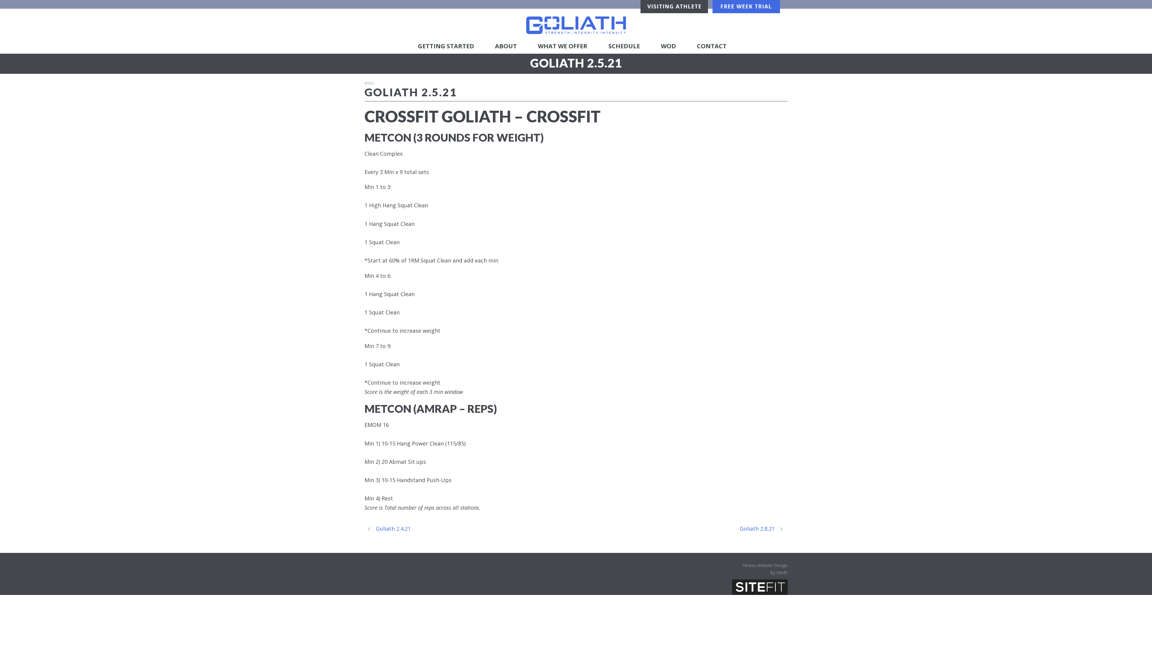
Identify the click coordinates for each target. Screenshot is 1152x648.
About (506, 46)
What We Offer (562, 46)
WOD (668, 46)
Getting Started (446, 46)
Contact (712, 46)
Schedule (624, 46)
